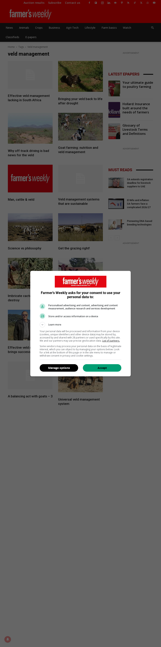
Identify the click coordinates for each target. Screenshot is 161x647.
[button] (80, 324)
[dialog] (80, 323)
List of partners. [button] (111, 340)
